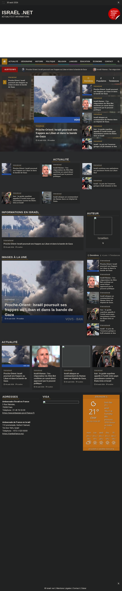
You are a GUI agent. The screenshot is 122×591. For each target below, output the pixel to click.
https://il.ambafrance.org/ (13, 434)
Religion (62, 61)
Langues (73, 61)
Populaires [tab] (101, 81)
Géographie (26, 61)
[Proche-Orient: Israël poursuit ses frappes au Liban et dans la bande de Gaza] (57, 99)
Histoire (39, 61)
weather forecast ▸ (101, 449)
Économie (97, 61)
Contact (109, 61)
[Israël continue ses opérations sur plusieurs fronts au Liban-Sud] (87, 169)
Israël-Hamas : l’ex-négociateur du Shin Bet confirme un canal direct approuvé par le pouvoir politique (103, 105)
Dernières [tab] (88, 81)
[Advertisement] (61, 40)
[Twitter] (103, 243)
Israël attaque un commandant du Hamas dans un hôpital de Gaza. (105, 119)
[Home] (4, 61)
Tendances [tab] (114, 81)
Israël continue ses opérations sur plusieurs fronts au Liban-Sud (106, 170)
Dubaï (83, 588)
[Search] (118, 61)
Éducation (85, 61)
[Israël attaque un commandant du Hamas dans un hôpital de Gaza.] (87, 118)
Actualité (13, 61)
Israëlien (52, 140)
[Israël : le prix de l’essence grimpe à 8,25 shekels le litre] (87, 144)
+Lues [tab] (104, 255)
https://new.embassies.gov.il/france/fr (18, 413)
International (12, 77)
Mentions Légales (63, 588)
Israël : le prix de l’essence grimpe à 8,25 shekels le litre (108, 331)
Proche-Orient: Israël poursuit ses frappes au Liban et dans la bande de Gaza (55, 69)
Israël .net (17, 12)
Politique (50, 61)
